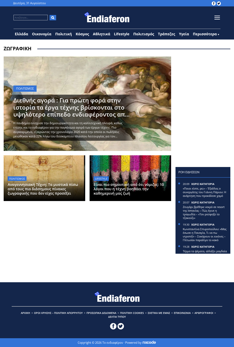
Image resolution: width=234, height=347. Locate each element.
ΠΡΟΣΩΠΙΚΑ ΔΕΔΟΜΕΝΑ (101, 313)
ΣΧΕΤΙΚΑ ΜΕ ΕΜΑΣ (159, 313)
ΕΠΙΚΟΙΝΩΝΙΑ (182, 313)
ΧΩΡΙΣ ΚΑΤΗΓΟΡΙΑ (202, 184)
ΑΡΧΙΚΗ (25, 313)
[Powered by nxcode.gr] (149, 343)
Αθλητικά (101, 33)
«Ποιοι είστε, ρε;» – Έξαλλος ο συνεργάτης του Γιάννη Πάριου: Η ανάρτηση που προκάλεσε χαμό (204, 192)
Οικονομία (41, 33)
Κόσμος (82, 33)
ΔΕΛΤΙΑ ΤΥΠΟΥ (117, 316)
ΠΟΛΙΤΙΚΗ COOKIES (132, 313)
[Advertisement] (203, 79)
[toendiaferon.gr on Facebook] (214, 3)
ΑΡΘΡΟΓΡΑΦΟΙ (204, 313)
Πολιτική (63, 33)
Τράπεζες (166, 33)
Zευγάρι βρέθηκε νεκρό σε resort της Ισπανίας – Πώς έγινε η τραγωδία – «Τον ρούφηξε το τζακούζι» (203, 212)
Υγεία (184, 33)
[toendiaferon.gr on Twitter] (219, 3)
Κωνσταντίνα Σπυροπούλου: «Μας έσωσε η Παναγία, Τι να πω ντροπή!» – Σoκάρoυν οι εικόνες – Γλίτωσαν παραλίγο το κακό (205, 234)
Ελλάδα (21, 33)
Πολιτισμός (143, 33)
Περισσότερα (205, 33)
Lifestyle (121, 33)
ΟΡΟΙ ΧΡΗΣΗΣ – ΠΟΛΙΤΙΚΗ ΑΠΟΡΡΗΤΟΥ (58, 313)
